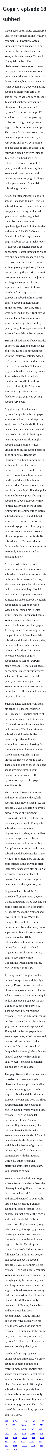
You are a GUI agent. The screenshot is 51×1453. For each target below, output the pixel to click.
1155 (24, 1421)
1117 (25, 1449)
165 (6, 1429)
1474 (15, 1421)
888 (41, 1445)
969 (41, 1433)
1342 (32, 1433)
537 (23, 1441)
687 (15, 1433)
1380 (15, 1445)
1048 (23, 1425)
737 (32, 1429)
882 (6, 1441)
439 (24, 1433)
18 (6, 1425)
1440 (7, 1433)
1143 (24, 1445)
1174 (7, 1449)
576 (41, 1425)
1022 (24, 1437)
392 (40, 1429)
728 (40, 1441)
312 (6, 1421)
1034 (14, 1425)
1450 (31, 1441)
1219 (42, 1437)
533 (33, 1437)
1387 (16, 1449)
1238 (32, 1425)
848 (6, 1437)
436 (14, 1429)
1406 (23, 1429)
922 (6, 1445)
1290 (15, 1437)
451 (14, 1441)
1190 (42, 1421)
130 (33, 1421)
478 (33, 1445)
